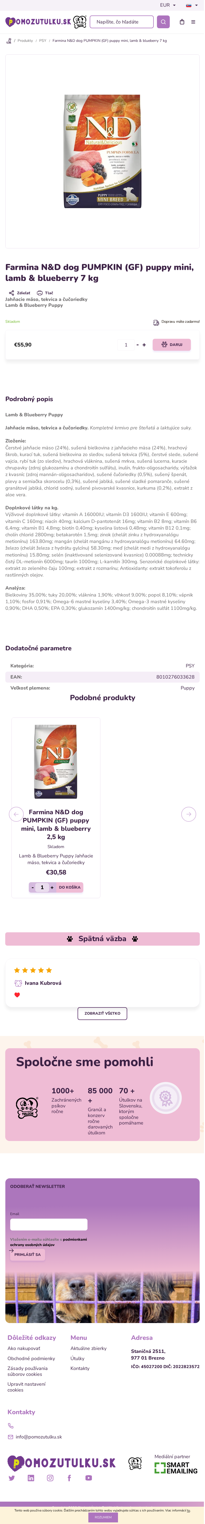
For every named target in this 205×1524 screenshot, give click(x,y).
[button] (16, 814)
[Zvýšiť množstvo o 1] (144, 345)
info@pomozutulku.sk (39, 1437)
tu (188, 1510)
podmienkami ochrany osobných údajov (48, 1242)
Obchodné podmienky (31, 1359)
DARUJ (176, 344)
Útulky (77, 1359)
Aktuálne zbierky (88, 1349)
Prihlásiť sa (27, 1254)
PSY (190, 666)
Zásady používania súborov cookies (27, 1371)
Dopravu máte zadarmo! (180, 321)
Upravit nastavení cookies (26, 1387)
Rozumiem (103, 1517)
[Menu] (194, 22)
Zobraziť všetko (102, 1013)
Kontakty (79, 1369)
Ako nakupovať (23, 1349)
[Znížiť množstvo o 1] (138, 345)
